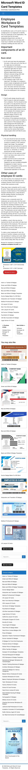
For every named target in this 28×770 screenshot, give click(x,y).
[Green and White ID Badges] (14, 375)
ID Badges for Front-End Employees (12, 641)
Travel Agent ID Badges (9, 625)
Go (24, 557)
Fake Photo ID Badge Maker (10, 627)
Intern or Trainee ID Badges (9, 282)
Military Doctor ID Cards (9, 699)
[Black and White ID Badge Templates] (14, 442)
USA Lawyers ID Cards (7, 309)
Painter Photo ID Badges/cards (11, 646)
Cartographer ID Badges (9, 697)
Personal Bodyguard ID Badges (11, 654)
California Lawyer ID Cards (10, 617)
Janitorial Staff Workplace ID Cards (12, 706)
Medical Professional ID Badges (10, 301)
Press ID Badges (7, 633)
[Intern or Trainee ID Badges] (14, 353)
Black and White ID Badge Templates (11, 293)
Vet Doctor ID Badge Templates (10, 312)
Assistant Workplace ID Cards (10, 676)
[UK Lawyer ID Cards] (14, 532)
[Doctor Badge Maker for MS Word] (14, 464)
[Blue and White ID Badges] (14, 420)
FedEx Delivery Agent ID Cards (11, 712)
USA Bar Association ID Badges (10, 317)
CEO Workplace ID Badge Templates (12, 657)
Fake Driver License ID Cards (10, 690)
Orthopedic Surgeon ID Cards (10, 619)
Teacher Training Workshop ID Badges (13, 664)
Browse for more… (10, 272)
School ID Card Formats (9, 687)
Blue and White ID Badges (8, 290)
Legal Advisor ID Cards (7, 320)
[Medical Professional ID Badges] (14, 509)
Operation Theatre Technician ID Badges (13, 635)
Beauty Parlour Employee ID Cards (12, 674)
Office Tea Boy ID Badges (9, 649)
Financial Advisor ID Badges (10, 644)
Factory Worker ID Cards (9, 684)
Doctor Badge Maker (8, 589)
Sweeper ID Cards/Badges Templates (12, 652)
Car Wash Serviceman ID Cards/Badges (13, 715)
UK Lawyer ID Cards (7, 304)
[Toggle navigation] (3, 13)
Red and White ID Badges (8, 288)
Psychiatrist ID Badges (7, 315)
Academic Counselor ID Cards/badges (13, 709)
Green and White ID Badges (9, 285)
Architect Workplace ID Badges (11, 667)
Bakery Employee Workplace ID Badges (13, 679)
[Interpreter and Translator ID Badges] (14, 486)
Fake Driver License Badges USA (11, 630)
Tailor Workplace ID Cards (9, 682)
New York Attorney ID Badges (9, 307)
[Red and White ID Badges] (14, 397)
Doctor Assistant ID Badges (10, 638)
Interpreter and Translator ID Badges (11, 299)
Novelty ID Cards (7, 622)
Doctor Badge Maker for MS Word (10, 296)
